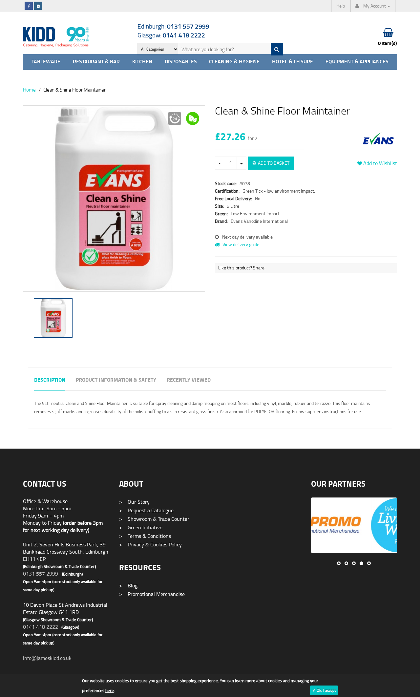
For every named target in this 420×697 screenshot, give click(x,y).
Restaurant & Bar (96, 62)
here (109, 690)
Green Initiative (140, 527)
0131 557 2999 (40, 573)
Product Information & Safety (116, 380)
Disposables (181, 62)
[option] (114, 201)
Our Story (134, 501)
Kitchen (142, 62)
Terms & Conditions (145, 535)
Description (49, 380)
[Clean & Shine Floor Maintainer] (114, 198)
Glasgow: (171, 35)
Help (340, 6)
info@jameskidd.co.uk (47, 658)
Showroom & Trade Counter (154, 518)
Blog (128, 585)
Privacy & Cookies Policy (150, 544)
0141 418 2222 (40, 626)
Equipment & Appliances (357, 62)
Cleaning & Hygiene (234, 62)
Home (29, 89)
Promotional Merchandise (152, 594)
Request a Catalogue (146, 510)
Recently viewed (189, 380)
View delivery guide (240, 244)
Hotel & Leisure (292, 62)
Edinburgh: (173, 26)
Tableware (46, 62)
